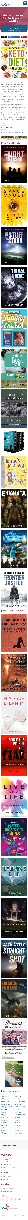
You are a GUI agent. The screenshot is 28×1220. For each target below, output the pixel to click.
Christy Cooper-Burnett (6, 1106)
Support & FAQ (6, 1179)
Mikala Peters (4, 1116)
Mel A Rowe (17, 1117)
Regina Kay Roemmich (20, 1114)
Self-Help (21, 132)
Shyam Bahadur (5, 1132)
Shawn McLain (4, 1117)
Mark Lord (3, 1114)
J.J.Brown (17, 1095)
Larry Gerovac (18, 1096)
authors (7, 132)
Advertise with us (7, 1176)
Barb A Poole (4, 1119)
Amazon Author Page (6, 127)
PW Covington (18, 1132)
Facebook (3, 125)
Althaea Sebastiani (5, 1104)
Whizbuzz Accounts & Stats (9, 1167)
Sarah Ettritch (4, 1096)
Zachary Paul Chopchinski (21, 1119)
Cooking (16, 132)
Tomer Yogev (4, 1120)
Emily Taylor (17, 1120)
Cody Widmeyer (5, 1108)
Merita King (3, 1103)
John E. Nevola (4, 1125)
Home (14, 26)
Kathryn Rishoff (4, 1098)
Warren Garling (4, 1109)
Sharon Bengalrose (19, 1128)
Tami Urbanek (4, 1128)
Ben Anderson (18, 1124)
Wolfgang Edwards (5, 1127)
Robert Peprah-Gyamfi (20, 1106)
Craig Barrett (17, 1098)
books (11, 132)
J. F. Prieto (17, 1127)
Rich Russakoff (18, 1122)
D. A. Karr (17, 1109)
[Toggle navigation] (25, 3)
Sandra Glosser (18, 1133)
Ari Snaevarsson (18, 1111)
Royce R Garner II (5, 1100)
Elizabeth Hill (18, 1100)
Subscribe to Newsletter (9, 1188)
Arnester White (4, 1124)
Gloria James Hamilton (20, 1101)
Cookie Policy (6, 1164)
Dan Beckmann (18, 1130)
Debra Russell (4, 1133)
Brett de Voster (4, 1111)
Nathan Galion (18, 1125)
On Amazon (4, 129)
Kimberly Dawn (18, 1108)
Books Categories (9, 1145)
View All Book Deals (8, 1191)
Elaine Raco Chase (5, 1095)
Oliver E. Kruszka (18, 1112)
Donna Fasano (18, 1116)
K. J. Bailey (3, 1122)
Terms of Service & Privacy (9, 1162)
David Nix (3, 1112)
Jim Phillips (3, 1130)
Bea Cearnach (18, 1104)
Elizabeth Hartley (5, 1101)
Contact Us (5, 1159)
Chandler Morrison (19, 1103)
